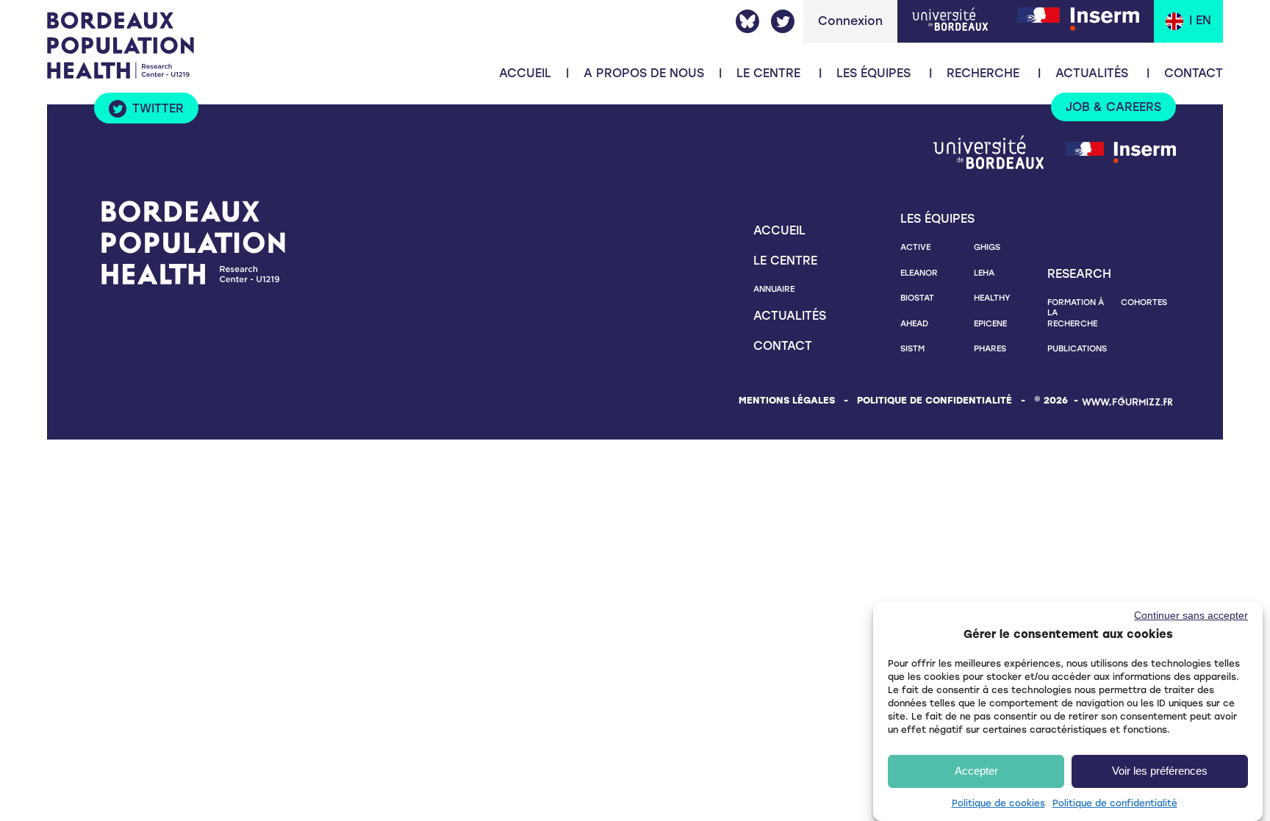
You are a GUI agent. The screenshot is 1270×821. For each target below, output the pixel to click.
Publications (1077, 348)
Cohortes (1144, 302)
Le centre (785, 261)
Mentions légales (787, 400)
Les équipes (873, 73)
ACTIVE (915, 247)
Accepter (976, 770)
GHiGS (987, 247)
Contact (1193, 73)
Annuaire (773, 289)
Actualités (1091, 73)
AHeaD (914, 323)
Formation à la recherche (1075, 313)
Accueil (525, 73)
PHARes (990, 348)
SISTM (912, 348)
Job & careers (1113, 107)
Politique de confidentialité (1114, 802)
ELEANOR (919, 273)
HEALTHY (992, 298)
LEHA (984, 273)
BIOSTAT (917, 298)
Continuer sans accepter (1191, 614)
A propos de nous (644, 73)
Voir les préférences (1160, 770)
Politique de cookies (998, 802)
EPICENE (990, 323)
